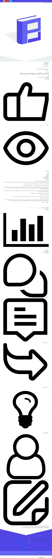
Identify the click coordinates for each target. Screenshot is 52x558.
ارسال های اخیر (45, 66)
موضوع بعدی (47, 209)
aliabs (43, 479)
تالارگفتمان (46, 63)
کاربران (44, 552)
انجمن (19, 1)
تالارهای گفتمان (45, 64)
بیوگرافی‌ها (29, 1)
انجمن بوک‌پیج (11, 539)
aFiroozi (5, 554)
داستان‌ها (25, 1)
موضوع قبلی (47, 208)
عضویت (6, 1)
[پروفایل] (48, 180)
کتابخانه (41, 1)
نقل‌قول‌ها (37, 1)
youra (41, 77)
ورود (10, 1)
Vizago (27, 183)
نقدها (33, 1)
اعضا (46, 65)
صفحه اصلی (45, 1)
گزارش (46, 552)
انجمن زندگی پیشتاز (10, 540)
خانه (42, 535)
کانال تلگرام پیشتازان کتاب (8, 535)
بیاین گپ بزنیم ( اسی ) (41, 525)
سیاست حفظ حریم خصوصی (39, 552)
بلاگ (22, 1)
